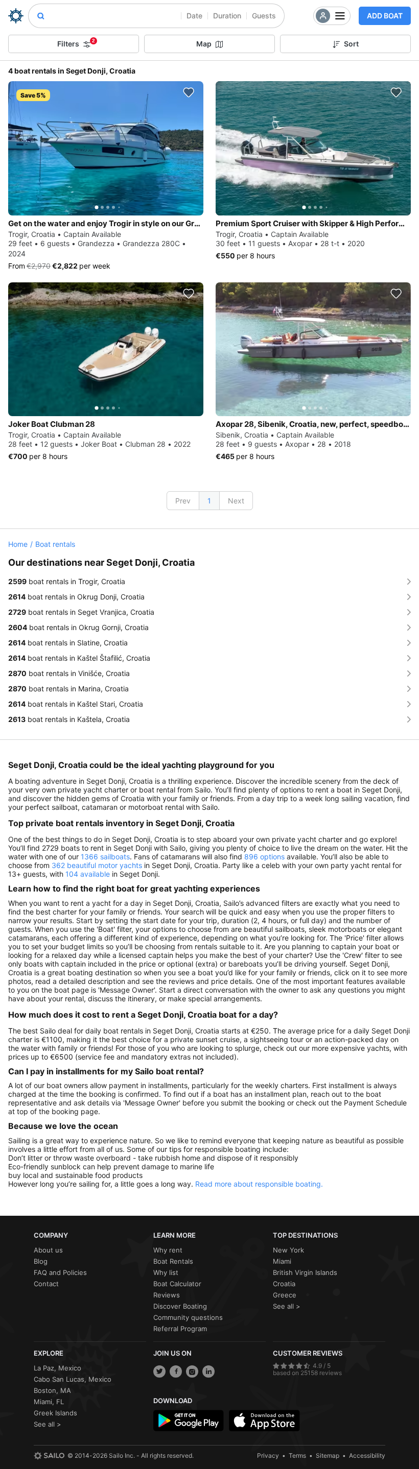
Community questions (188, 1317)
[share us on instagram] (192, 1371)
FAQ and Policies (60, 1272)
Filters (76, 43)
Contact (46, 1284)
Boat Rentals (173, 1261)
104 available (87, 874)
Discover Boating (180, 1306)
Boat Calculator (177, 1284)
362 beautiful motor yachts (97, 865)
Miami (282, 1261)
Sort (351, 43)
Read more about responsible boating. (259, 1183)
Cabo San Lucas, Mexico (72, 1379)
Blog (41, 1261)
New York (288, 1250)
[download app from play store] (188, 1420)
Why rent (167, 1250)
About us (48, 1250)
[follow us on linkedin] (208, 1371)
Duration (227, 15)
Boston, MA (52, 1390)
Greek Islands (55, 1413)
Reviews (166, 1295)
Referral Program (180, 1328)
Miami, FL (49, 1402)
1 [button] (209, 500)
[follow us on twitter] (159, 1371)
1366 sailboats (105, 856)
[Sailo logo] (49, 1456)
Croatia (284, 1284)
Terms (297, 1455)
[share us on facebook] (176, 1371)
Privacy (268, 1455)
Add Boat (385, 15)
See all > (286, 1306)
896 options (264, 856)
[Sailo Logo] (16, 15)
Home (18, 544)
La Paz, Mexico (57, 1368)
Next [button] (236, 500)
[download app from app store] (264, 1420)
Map (204, 43)
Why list (165, 1272)
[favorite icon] (188, 92)
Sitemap (327, 1455)
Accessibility (367, 1455)
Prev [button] (183, 500)
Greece (284, 1295)
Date (194, 15)
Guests (264, 15)
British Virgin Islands (305, 1272)
